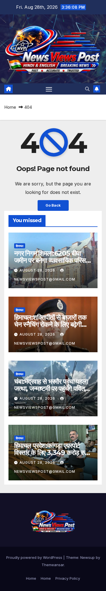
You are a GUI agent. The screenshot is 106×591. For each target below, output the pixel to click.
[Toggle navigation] (49, 89)
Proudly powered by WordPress (34, 557)
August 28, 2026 (38, 270)
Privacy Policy (67, 578)
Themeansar (53, 564)
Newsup (87, 557)
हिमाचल (19, 246)
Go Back (53, 205)
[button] (87, 89)
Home (10, 107)
